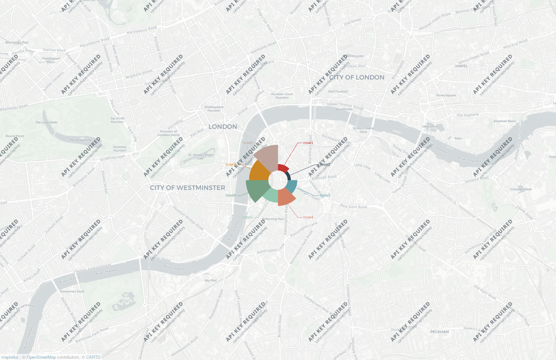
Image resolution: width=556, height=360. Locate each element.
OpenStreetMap (41, 357)
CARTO (93, 357)
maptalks (9, 357)
